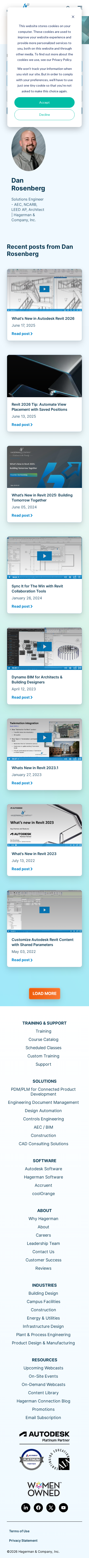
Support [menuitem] (43, 1064)
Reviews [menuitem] (43, 1268)
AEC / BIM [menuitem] (43, 1127)
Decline (44, 114)
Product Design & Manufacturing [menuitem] (43, 1342)
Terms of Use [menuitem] (19, 1531)
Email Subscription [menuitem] (43, 1417)
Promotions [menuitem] (43, 1409)
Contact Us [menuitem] (43, 1251)
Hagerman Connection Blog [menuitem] (43, 1401)
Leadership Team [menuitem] (43, 1243)
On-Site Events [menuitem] (43, 1376)
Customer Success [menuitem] (43, 1260)
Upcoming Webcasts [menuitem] (43, 1367)
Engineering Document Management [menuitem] (43, 1102)
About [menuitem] (43, 1226)
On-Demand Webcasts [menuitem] (43, 1384)
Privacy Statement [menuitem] (23, 1540)
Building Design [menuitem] (43, 1293)
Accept (44, 102)
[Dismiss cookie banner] (73, 17)
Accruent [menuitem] (43, 1185)
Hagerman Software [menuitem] (43, 1177)
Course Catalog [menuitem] (43, 1039)
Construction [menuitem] (43, 1135)
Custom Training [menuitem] (43, 1056)
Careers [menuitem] (43, 1235)
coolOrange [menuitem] (43, 1193)
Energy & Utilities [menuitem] (43, 1318)
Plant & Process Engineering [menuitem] (43, 1334)
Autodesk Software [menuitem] (43, 1168)
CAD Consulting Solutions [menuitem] (43, 1143)
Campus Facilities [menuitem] (43, 1301)
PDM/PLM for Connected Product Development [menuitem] (43, 1091)
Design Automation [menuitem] (43, 1110)
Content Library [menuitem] (43, 1392)
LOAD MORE (45, 993)
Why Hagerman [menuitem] (43, 1218)
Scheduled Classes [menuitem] (43, 1047)
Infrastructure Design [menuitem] (43, 1326)
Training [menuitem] (43, 1031)
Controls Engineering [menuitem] (43, 1118)
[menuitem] (25, 1507)
